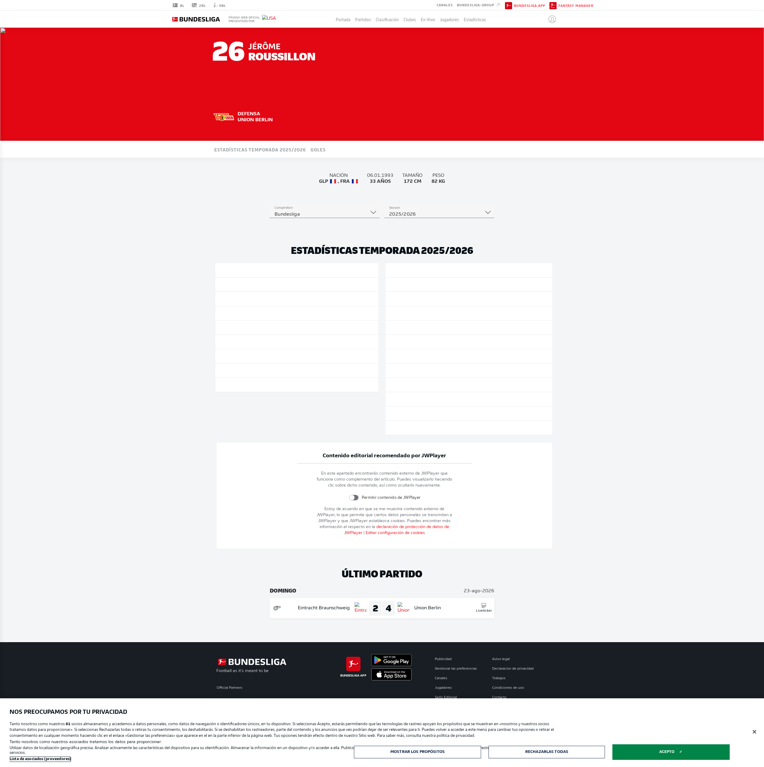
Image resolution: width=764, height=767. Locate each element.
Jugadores (449, 19)
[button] (550, 19)
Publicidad (443, 659)
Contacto (499, 697)
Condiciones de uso (508, 688)
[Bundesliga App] (508, 5)
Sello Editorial (446, 697)
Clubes (409, 19)
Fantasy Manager (575, 5)
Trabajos (499, 678)
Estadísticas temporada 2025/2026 (260, 149)
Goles (318, 149)
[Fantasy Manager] (553, 5)
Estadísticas (475, 19)
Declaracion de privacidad (513, 669)
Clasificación (387, 19)
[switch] (353, 497)
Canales (445, 4)
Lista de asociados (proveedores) (40, 759)
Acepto (667, 752)
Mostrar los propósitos (417, 752)
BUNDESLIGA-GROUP (476, 4)
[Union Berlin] (224, 116)
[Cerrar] (754, 731)
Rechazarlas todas (546, 752)
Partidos (363, 19)
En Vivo (428, 19)
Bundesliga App (529, 5)
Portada (343, 19)
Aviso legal (501, 659)
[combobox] (325, 214)
